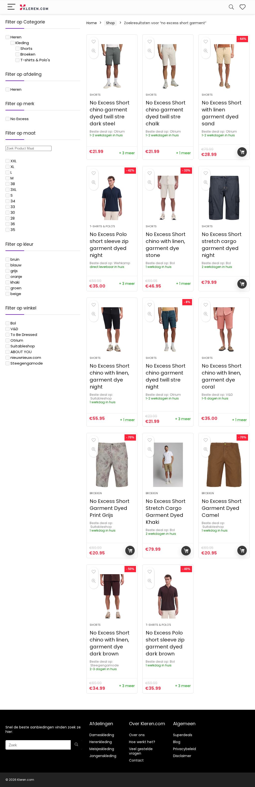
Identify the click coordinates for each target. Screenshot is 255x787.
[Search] (231, 7)
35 (12, 229)
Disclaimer (182, 755)
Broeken (27, 54)
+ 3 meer (127, 153)
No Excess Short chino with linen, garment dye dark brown (109, 643)
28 (12, 218)
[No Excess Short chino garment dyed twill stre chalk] (168, 66)
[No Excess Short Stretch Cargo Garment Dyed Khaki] (168, 464)
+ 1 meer (183, 153)
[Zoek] (76, 745)
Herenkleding (100, 741)
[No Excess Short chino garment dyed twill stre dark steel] (112, 66)
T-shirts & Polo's (35, 60)
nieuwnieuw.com (25, 357)
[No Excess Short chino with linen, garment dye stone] (168, 197)
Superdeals (182, 734)
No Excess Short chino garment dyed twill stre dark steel (109, 113)
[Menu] (11, 7)
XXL (13, 160)
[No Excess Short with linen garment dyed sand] (224, 66)
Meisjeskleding (101, 748)
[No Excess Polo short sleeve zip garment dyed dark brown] (168, 596)
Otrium (16, 340)
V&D (14, 328)
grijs (14, 270)
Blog (176, 741)
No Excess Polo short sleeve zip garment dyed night (109, 245)
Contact (136, 760)
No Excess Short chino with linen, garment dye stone (166, 245)
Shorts (26, 48)
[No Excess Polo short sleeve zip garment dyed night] (112, 197)
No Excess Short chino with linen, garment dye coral (222, 376)
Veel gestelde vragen (141, 751)
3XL (13, 189)
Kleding (22, 42)
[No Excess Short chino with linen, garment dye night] (112, 329)
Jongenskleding (102, 755)
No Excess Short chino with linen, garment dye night (109, 376)
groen (15, 288)
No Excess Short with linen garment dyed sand (222, 113)
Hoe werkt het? (142, 741)
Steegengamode (26, 363)
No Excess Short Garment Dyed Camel (222, 508)
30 (12, 212)
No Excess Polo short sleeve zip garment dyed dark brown (165, 643)
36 (12, 224)
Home (91, 22)
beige (15, 293)
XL (12, 166)
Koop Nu (242, 152)
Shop (110, 22)
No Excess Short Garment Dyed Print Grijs (109, 508)
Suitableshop (22, 346)
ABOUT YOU (21, 351)
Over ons (137, 734)
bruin (14, 259)
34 (12, 201)
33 (12, 206)
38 (12, 183)
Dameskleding (101, 734)
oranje (16, 276)
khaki (14, 282)
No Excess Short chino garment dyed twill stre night (166, 376)
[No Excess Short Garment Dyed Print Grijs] (112, 464)
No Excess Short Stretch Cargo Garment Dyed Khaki (166, 512)
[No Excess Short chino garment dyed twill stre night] (168, 329)
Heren (15, 37)
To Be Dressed (23, 334)
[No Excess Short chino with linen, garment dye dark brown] (112, 596)
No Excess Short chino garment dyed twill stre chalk (166, 113)
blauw (15, 265)
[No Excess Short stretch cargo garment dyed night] (224, 197)
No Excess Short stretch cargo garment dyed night (222, 245)
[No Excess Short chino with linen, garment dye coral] (224, 329)
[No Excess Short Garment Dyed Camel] (224, 464)
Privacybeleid (184, 748)
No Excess (19, 118)
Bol (13, 323)
